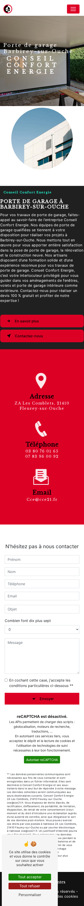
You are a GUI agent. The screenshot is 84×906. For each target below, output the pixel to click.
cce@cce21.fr (42, 499)
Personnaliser (30, 894)
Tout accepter (30, 877)
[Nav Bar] (73, 9)
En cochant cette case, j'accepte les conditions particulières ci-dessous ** (41, 683)
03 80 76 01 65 (42, 451)
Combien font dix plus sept (28, 620)
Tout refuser (29, 886)
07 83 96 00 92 (42, 456)
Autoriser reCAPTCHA (42, 760)
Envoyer (47, 698)
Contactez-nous (29, 336)
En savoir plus (27, 321)
